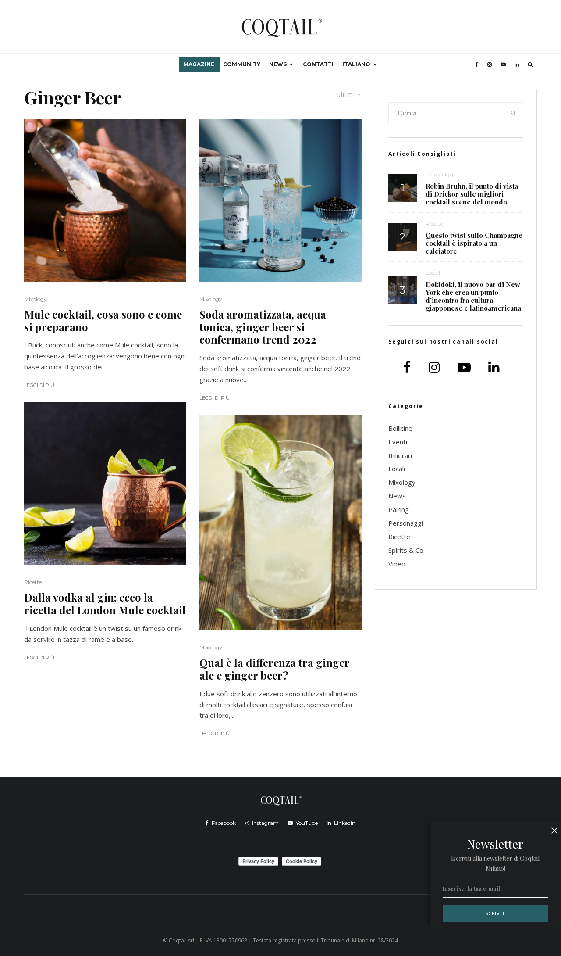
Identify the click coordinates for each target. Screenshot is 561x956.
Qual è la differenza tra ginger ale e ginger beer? (274, 669)
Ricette (33, 582)
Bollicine (400, 428)
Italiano (356, 64)
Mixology (35, 299)
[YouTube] (503, 64)
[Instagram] (489, 64)
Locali (433, 272)
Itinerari (400, 455)
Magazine (198, 64)
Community (241, 64)
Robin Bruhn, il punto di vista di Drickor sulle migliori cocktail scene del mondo (472, 194)
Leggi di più (39, 385)
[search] (513, 113)
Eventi (397, 441)
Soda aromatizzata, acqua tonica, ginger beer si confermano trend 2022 (262, 327)
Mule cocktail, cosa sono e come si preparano (103, 320)
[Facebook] (477, 64)
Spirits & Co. (406, 550)
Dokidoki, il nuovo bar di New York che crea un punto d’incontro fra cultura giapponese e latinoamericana (473, 296)
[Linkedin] (516, 64)
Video (396, 563)
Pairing (398, 509)
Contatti (318, 64)
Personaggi (440, 174)
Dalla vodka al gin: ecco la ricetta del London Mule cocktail (105, 603)
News (278, 64)
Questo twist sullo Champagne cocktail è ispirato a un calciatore (474, 243)
